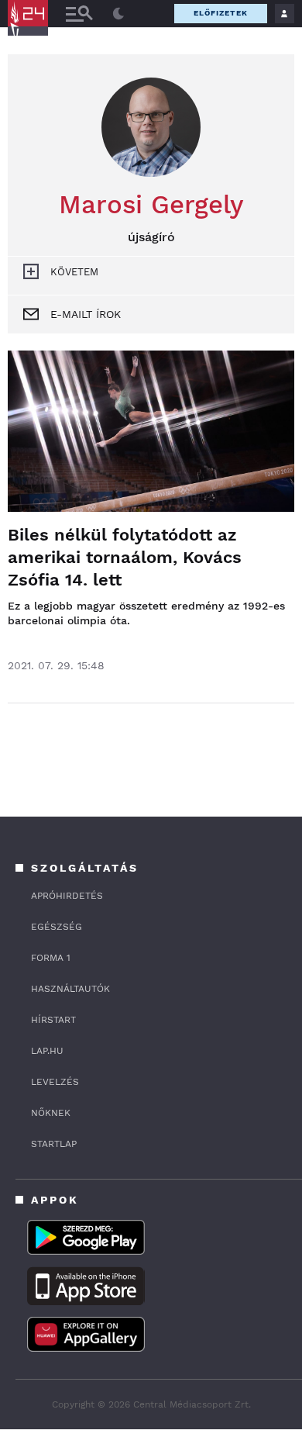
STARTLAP (54, 1143)
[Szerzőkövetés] (31, 271)
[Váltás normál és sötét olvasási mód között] (118, 14)
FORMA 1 (50, 957)
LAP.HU (47, 1050)
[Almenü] (79, 13)
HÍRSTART (53, 1019)
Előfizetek (221, 13)
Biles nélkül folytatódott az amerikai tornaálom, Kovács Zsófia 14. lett (125, 557)
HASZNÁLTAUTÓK (70, 988)
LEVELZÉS (55, 1081)
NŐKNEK (50, 1112)
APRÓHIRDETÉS (67, 895)
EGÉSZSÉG (56, 926)
